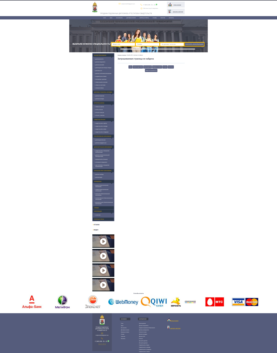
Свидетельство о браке (100, 129)
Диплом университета (144, 330)
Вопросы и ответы (144, 17)
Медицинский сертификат (101, 159)
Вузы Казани (177, 5)
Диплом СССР (142, 336)
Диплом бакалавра (99, 65)
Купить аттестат (99, 109)
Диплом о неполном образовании (103, 73)
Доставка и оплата (131, 17)
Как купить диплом (143, 343)
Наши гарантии (147, 67)
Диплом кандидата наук (100, 143)
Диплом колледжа (99, 98)
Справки (96, 208)
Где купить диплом (143, 340)
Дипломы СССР (98, 70)
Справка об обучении (100, 85)
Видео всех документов (151, 70)
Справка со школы (99, 106)
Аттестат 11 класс (143, 332)
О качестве (97, 215)
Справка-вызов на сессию (101, 82)
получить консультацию (194, 44)
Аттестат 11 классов (99, 115)
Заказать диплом (178, 12)
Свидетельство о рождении (101, 132)
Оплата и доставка (137, 67)
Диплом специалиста (100, 62)
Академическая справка (100, 76)
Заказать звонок (102, 344)
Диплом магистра (99, 59)
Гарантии (162, 17)
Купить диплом (142, 323)
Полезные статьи (99, 219)
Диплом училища (99, 174)
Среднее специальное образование (147, 327)
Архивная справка (99, 88)
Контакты (171, 17)
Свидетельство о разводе (101, 126)
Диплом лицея (98, 177)
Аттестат (141, 338)
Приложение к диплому (100, 79)
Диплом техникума (99, 96)
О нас (104, 17)
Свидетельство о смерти (101, 123)
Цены (111, 17)
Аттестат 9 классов (99, 112)
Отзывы (155, 17)
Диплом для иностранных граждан (103, 67)
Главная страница (122, 55)
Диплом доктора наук (100, 140)
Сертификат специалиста (101, 162)
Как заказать (119, 17)
